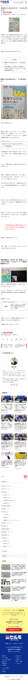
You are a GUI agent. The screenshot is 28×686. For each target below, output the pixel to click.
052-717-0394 (19, 2)
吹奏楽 (6, 509)
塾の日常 (6, 494)
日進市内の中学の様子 (9, 500)
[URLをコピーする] (25, 339)
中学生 (6, 492)
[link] (11, 385)
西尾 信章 (14, 367)
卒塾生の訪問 (7, 506)
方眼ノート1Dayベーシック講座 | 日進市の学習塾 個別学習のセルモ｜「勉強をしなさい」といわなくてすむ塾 (17, 306)
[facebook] (14, 385)
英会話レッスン (7, 532)
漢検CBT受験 (7, 529)
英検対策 (6, 535)
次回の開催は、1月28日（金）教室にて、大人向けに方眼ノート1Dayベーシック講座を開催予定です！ (15, 68)
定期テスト (6, 497)
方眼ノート (9, 12)
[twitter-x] (17, 385)
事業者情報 (7, 676)
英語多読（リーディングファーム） (12, 520)
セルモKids (6, 514)
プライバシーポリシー (14, 676)
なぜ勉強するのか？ (7, 14)
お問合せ (21, 676)
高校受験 (6, 503)
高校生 (5, 538)
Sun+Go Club (7, 486)
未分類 (5, 526)
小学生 (5, 512)
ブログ (4, 12)
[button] (3, 339)
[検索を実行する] (25, 476)
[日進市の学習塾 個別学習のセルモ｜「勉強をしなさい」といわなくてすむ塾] (5, 2)
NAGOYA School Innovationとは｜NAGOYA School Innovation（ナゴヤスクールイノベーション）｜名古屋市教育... (14, 145)
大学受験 (6, 543)
